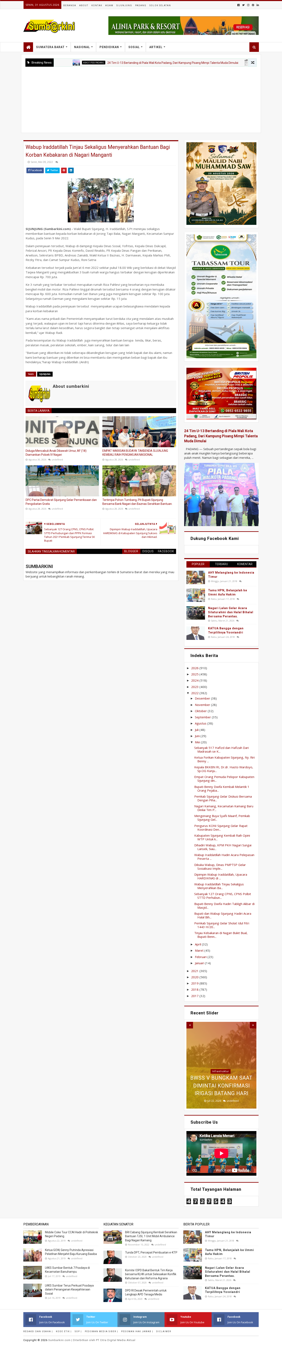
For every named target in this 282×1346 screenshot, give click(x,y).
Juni (197, 736)
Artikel (155, 47)
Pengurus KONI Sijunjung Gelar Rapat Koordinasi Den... (221, 827)
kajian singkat (227, 62)
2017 (195, 996)
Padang (140, 5)
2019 (195, 983)
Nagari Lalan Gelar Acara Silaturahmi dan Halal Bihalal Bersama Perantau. (230, 612)
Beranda (69, 5)
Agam (109, 5)
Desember (203, 698)
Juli (197, 730)
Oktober (201, 711)
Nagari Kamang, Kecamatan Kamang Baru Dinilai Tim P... (223, 808)
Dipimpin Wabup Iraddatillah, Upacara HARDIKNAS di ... (220, 876)
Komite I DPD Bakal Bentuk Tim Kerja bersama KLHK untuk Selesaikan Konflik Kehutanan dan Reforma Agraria (150, 1274)
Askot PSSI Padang (57, 62)
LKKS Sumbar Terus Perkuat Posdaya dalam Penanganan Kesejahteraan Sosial (69, 1289)
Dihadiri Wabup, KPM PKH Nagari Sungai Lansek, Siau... (222, 847)
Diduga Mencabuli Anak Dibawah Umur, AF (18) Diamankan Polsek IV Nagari (56, 453)
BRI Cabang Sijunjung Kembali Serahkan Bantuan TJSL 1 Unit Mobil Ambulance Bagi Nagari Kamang (151, 1236)
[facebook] (239, 5)
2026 (195, 668)
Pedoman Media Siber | (101, 1331)
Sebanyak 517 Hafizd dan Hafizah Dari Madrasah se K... (221, 749)
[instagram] (248, 5)
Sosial (134, 47)
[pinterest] (253, 5)
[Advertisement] (141, 98)
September (203, 717)
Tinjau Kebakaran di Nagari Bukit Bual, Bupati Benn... (221, 935)
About (83, 5)
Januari (200, 963)
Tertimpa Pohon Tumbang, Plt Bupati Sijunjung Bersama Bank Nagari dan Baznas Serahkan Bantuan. (137, 502)
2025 (195, 674)
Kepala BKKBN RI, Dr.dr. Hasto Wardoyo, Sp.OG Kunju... (223, 769)
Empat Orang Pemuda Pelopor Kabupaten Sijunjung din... (224, 779)
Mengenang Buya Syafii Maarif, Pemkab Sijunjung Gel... (222, 818)
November (203, 705)
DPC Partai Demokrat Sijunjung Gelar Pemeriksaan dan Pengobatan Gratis (61, 502)
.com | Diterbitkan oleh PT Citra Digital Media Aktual (91, 1340)
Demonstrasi (220, 1048)
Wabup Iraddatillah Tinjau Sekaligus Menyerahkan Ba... (219, 886)
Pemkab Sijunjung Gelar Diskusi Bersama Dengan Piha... (223, 798)
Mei (198, 742)
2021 (195, 971)
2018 (195, 989)
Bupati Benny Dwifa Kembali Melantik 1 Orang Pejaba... (221, 788)
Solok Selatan (160, 5)
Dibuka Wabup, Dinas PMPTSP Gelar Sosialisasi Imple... (220, 866)
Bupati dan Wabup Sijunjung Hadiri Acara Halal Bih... (222, 915)
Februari (201, 957)
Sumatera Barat (50, 47)
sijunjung (45, 374)
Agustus (201, 723)
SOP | (78, 1331)
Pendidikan (109, 47)
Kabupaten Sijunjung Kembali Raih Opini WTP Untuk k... (222, 837)
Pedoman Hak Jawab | (137, 1331)
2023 (195, 687)
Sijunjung (124, 5)
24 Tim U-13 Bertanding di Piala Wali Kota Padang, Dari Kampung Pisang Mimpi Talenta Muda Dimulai (136, 62)
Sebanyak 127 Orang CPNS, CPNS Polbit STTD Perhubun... (222, 896)
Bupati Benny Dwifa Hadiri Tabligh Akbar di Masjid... (224, 906)
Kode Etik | (64, 1331)
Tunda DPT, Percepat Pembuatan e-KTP (151, 1252)
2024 (195, 680)
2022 (195, 693)
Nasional (82, 47)
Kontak (96, 5)
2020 (195, 977)
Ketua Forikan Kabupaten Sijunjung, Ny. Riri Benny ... (224, 759)
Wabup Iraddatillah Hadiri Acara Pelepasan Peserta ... (224, 857)
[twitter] (243, 5)
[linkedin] (257, 5)
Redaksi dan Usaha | (38, 1331)
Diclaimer (163, 1331)
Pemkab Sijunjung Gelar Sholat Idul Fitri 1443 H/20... (221, 925)
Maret (199, 950)
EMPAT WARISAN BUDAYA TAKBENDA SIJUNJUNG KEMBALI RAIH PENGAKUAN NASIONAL (135, 453)
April (198, 944)
